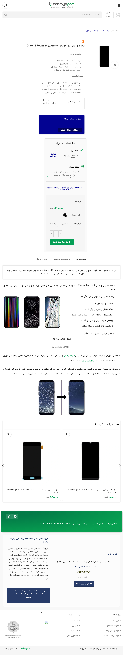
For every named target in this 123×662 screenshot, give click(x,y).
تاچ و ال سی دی (92, 30)
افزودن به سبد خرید (61, 242)
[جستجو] (5, 14)
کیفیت (78, 223)
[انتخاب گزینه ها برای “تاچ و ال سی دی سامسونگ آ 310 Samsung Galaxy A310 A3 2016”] (8, 434)
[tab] (81, 259)
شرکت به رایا (69, 355)
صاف (51, 223)
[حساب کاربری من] (6, 5)
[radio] (65, 215)
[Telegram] (15, 516)
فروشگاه (106, 30)
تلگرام (54, 103)
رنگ (79, 215)
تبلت (76, 620)
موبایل (75, 625)
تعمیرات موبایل (87, 361)
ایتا (48, 103)
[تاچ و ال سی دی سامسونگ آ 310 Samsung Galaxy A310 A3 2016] (32, 458)
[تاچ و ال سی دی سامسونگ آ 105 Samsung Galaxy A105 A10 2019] (90, 458)
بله (44, 103)
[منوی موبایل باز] (119, 5)
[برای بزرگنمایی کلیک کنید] (114, 65)
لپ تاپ (74, 630)
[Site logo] (61, 5)
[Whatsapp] (9, 516)
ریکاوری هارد (72, 635)
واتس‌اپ (48, 100)
